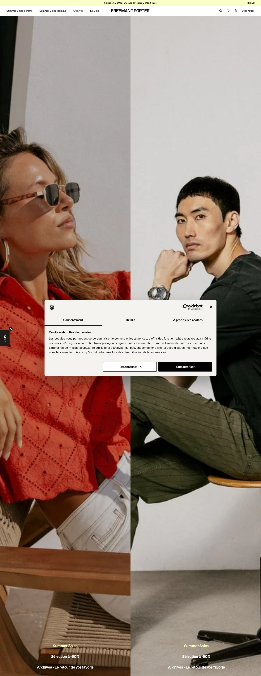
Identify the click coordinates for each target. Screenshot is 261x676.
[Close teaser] (11, 329)
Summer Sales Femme (19, 11)
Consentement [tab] (73, 319)
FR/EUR (251, 3)
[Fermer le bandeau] (211, 307)
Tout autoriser (185, 366)
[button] (5, 338)
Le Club (94, 11)
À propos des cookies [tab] (188, 319)
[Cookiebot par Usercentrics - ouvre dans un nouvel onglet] (186, 307)
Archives (78, 11)
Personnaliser (127, 366)
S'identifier (248, 11)
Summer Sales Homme (53, 11)
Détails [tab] (130, 319)
